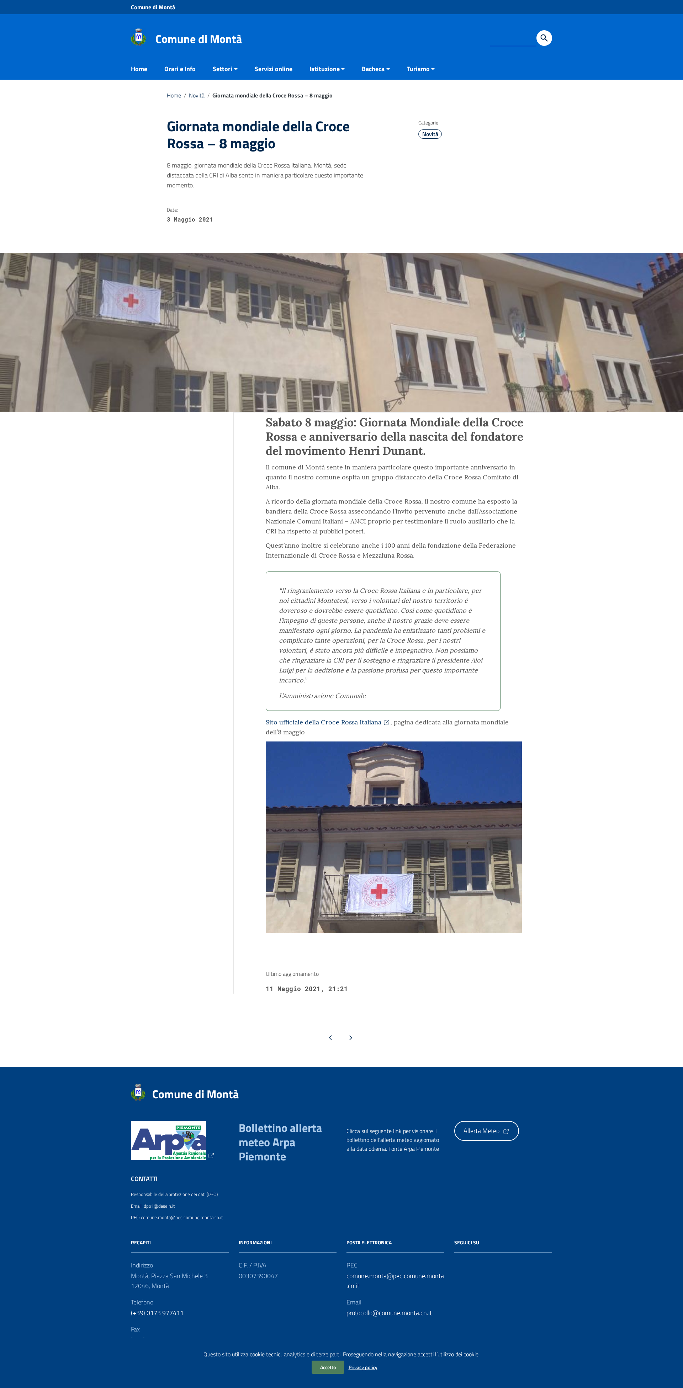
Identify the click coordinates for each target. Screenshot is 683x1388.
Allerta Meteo (482, 1131)
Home (139, 69)
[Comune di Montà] (138, 37)
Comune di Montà (153, 7)
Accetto (328, 1367)
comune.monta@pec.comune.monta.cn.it (395, 1281)
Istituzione (324, 69)
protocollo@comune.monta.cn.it (389, 1313)
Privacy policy (363, 1367)
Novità (197, 95)
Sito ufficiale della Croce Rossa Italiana (323, 722)
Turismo (418, 69)
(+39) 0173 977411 (157, 1313)
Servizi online (273, 69)
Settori (222, 69)
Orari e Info (180, 69)
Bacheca (373, 69)
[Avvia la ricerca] (544, 38)
